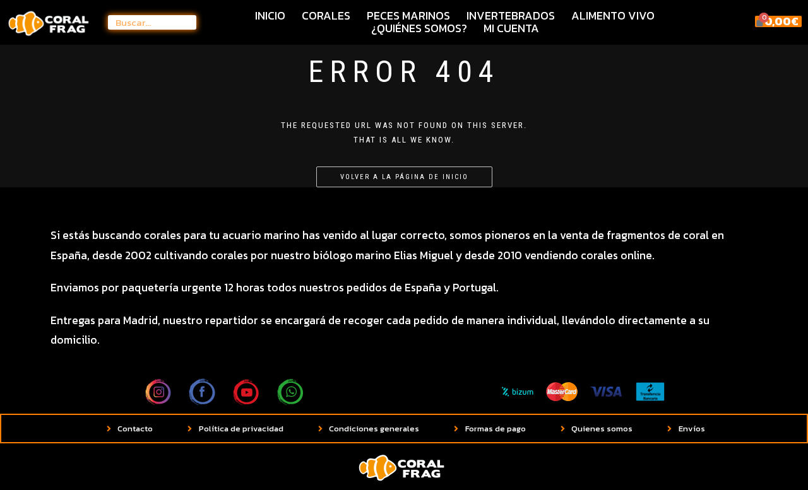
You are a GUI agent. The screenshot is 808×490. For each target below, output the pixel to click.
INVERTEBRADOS (510, 15)
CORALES (326, 15)
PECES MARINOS (408, 15)
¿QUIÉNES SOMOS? (419, 28)
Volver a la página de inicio (404, 177)
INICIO (270, 15)
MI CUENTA (511, 28)
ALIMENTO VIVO (613, 15)
